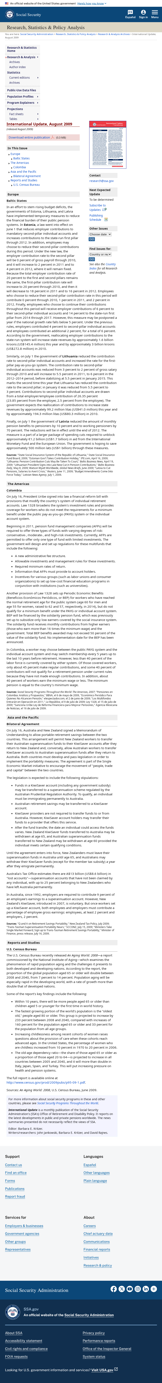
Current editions (19, 77)
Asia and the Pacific (23, 172)
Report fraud (15, 1196)
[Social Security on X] (122, 1290)
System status (94, 1357)
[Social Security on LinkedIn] (146, 1290)
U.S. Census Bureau (26, 185)
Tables (13, 119)
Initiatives (91, 1257)
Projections (15, 109)
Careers (90, 1226)
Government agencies (22, 1234)
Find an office (16, 1173)
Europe (15, 154)
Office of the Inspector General (107, 1349)
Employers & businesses (24, 1226)
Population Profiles (20, 96)
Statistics (13, 72)
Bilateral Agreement (27, 176)
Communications (97, 1242)
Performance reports (99, 1341)
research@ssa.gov (101, 181)
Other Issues (98, 228)
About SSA (13, 1333)
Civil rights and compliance (26, 1349)
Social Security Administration (89, 1315)
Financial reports (97, 1249)
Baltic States (21, 158)
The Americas (20, 163)
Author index (17, 67)
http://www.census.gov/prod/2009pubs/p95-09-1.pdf (46, 1082)
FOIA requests (16, 1357)
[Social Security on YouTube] (130, 1290)
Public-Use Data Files (21, 90)
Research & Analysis (21, 57)
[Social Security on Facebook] (114, 1290)
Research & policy (98, 1265)
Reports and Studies (24, 180)
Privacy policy (94, 1333)
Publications (14, 1189)
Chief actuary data (98, 1234)
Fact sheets (16, 114)
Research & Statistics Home (22, 49)
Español (90, 1165)
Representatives (18, 1249)
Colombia (19, 167)
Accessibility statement (23, 1341)
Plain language (95, 1181)
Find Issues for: (100, 249)
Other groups (15, 1242)
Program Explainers (20, 102)
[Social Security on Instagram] (138, 1290)
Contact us (13, 1165)
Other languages (97, 1173)
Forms (10, 1181)
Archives (14, 62)
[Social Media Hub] (154, 1290)
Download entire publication (29, 137)
